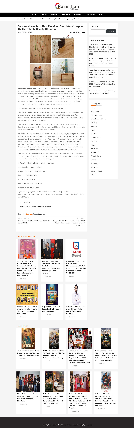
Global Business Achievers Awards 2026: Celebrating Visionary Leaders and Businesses (102, 84)
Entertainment (65, 14)
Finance (94, 126)
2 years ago (29, 32)
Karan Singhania (79, 32)
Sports (93, 160)
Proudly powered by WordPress (54, 425)
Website (48, 207)
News (93, 145)
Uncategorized (96, 171)
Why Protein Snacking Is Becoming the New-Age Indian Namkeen (51, 309)
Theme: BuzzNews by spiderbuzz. (79, 425)
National (54, 14)
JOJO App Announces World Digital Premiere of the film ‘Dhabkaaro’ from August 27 (28, 353)
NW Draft (94, 149)
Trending (94, 167)
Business (34, 14)
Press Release (90, 14)
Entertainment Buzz (98, 119)
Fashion (94, 123)
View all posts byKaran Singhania (32, 207)
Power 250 (95, 152)
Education (77, 14)
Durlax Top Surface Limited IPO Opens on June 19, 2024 (33, 220)
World (93, 175)
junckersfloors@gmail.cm (32, 183)
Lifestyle (44, 14)
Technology (95, 163)
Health (101, 14)
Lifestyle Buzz (96, 137)
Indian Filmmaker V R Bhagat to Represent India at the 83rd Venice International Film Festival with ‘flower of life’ (53, 398)
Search (94, 26)
